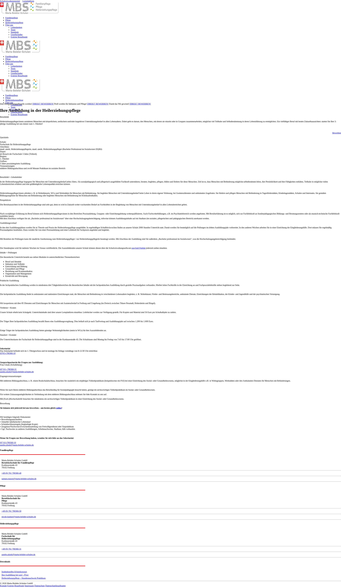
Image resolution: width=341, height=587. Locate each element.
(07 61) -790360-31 (8, 369)
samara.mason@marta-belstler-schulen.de (19, 479)
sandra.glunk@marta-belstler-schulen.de (17, 372)
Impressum (29, 586)
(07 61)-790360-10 (8, 442)
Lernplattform (28, 1)
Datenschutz (39, 586)
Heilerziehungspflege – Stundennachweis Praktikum (24, 578)
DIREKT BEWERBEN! (43, 104)
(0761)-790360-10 (7, 353)
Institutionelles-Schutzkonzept (14, 572)
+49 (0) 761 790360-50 (11, 511)
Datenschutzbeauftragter (55, 586)
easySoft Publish (139, 248)
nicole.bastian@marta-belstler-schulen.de (19, 517)
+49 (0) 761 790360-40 (11, 473)
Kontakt (3, 586)
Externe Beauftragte (15, 586)
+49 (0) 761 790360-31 (11, 549)
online (59, 408)
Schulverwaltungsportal (10, 1)
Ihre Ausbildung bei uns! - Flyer (15, 575)
